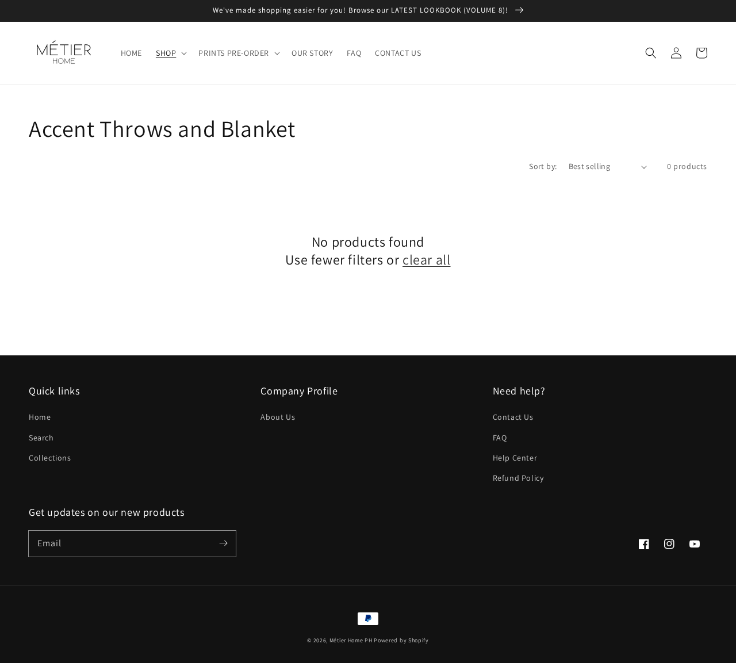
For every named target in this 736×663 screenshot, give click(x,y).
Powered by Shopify (401, 640)
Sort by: (543, 166)
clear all (426, 260)
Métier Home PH (351, 640)
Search (41, 437)
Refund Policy (518, 478)
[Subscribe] (223, 543)
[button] (170, 53)
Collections (50, 458)
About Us (277, 417)
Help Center (515, 458)
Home (40, 417)
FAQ (500, 437)
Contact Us (513, 417)
